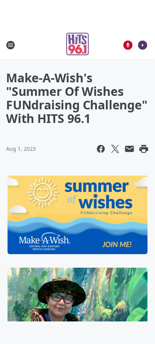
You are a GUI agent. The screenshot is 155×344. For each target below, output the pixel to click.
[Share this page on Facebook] (101, 149)
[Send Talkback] (127, 45)
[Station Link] (77, 45)
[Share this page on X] (115, 149)
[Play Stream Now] (142, 45)
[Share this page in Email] (129, 149)
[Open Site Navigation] (10, 45)
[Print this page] (143, 149)
